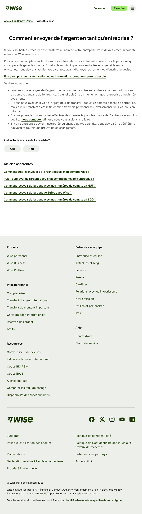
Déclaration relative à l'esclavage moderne (35, 461)
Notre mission (85, 298)
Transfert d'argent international (27, 300)
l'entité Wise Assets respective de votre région (94, 500)
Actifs (11, 329)
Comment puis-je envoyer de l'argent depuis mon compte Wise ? (46, 171)
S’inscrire (119, 8)
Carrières (82, 284)
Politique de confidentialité (93, 435)
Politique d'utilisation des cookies (29, 443)
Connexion (100, 8)
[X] (102, 420)
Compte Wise (16, 293)
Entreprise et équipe (89, 256)
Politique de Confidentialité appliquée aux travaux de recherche (103, 445)
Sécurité (81, 270)
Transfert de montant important (28, 307)
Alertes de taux (17, 380)
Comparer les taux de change (26, 388)
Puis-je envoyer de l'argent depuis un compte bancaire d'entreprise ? (49, 178)
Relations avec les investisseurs (96, 291)
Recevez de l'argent (20, 322)
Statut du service (87, 343)
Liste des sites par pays (91, 454)
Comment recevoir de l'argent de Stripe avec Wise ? (38, 192)
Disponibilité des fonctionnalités (28, 395)
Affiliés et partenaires (90, 306)
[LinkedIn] (132, 420)
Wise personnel (17, 256)
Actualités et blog (87, 263)
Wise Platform (16, 270)
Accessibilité (84, 461)
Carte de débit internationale (26, 314)
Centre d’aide (84, 336)
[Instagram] (112, 420)
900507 (44, 493)
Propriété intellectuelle (22, 468)
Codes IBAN (15, 373)
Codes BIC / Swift (18, 366)
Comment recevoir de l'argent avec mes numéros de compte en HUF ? (50, 185)
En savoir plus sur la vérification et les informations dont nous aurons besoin (55, 76)
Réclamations (16, 454)
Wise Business (16, 263)
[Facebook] (92, 420)
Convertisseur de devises (24, 352)
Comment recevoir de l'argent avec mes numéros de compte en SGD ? (50, 199)
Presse (80, 277)
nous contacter (31, 119)
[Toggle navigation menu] (132, 8)
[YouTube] (122, 420)
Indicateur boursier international (28, 359)
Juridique (13, 435)
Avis (78, 313)
